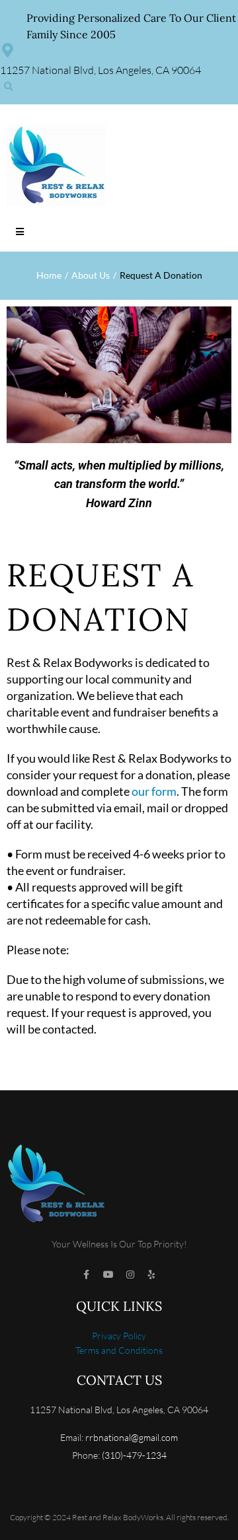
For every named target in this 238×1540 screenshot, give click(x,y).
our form (154, 791)
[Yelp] (152, 1274)
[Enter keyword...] (8, 86)
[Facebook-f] (86, 1274)
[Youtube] (108, 1274)
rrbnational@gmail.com (131, 1437)
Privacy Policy (119, 1335)
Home (48, 275)
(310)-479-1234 (134, 1455)
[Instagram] (130, 1274)
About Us (90, 275)
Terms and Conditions (119, 1350)
